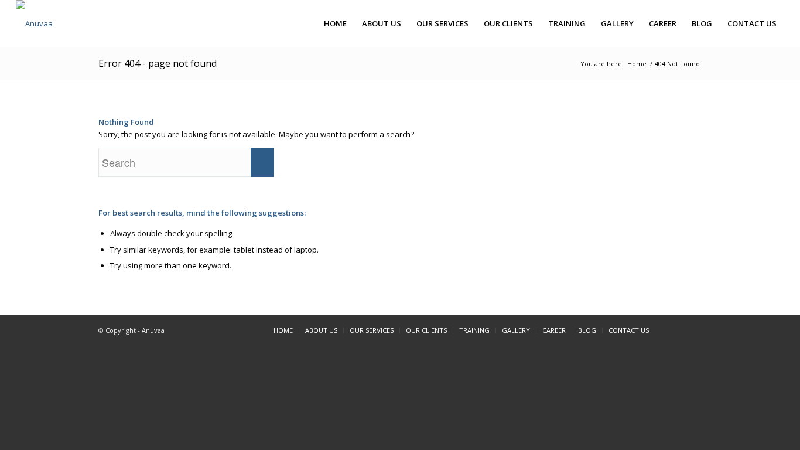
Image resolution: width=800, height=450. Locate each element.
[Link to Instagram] (693, 330)
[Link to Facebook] (675, 330)
